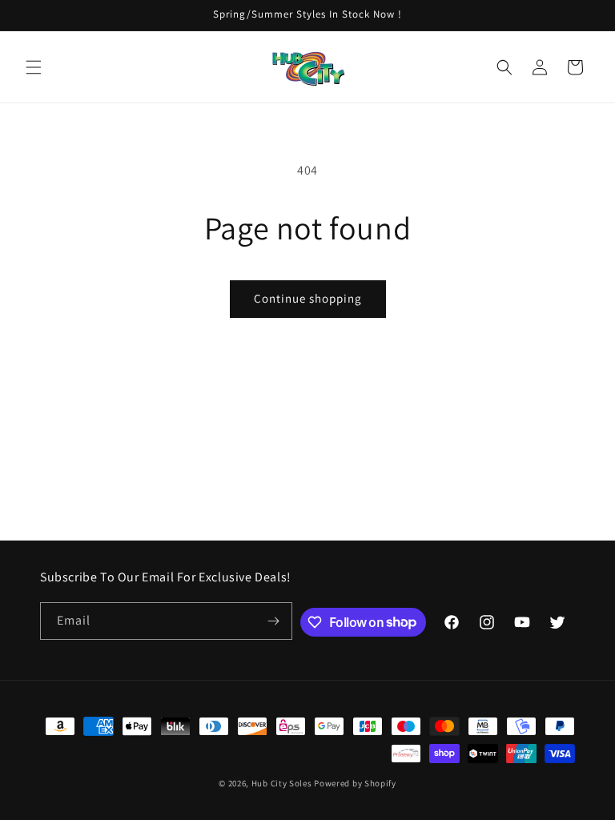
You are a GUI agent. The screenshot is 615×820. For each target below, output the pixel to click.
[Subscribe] (273, 621)
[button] (33, 67)
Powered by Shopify (355, 783)
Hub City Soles (281, 783)
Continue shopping (308, 298)
